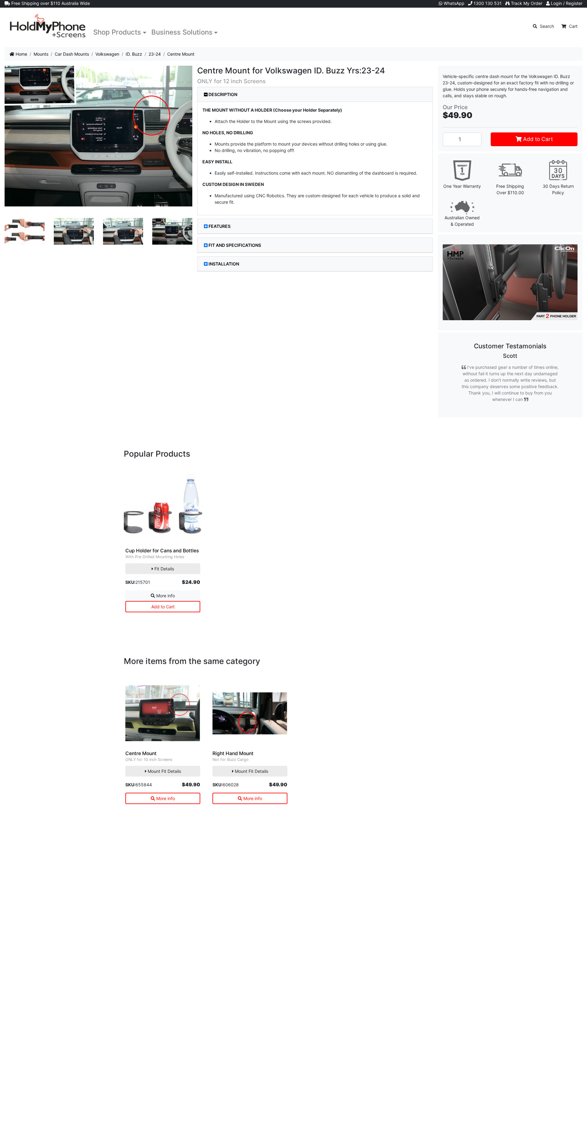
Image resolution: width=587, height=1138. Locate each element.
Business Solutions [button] (181, 32)
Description (222, 94)
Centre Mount (141, 753)
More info (165, 595)
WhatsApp (453, 3)
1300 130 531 (487, 3)
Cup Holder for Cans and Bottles (162, 551)
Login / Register (566, 3)
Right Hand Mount (232, 753)
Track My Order (526, 3)
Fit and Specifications (235, 245)
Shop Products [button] (117, 32)
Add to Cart (537, 139)
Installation (224, 263)
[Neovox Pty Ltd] (47, 26)
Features (220, 226)
